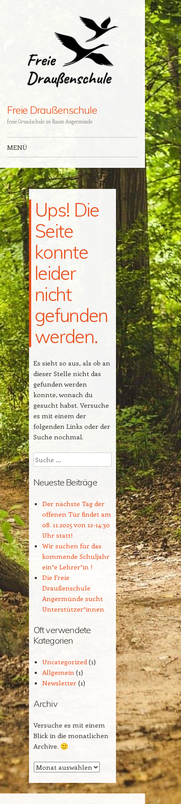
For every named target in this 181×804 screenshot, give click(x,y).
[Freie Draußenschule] (72, 52)
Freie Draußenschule (52, 109)
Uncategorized (64, 661)
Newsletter (59, 682)
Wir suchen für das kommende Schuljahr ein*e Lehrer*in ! (75, 556)
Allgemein (58, 672)
